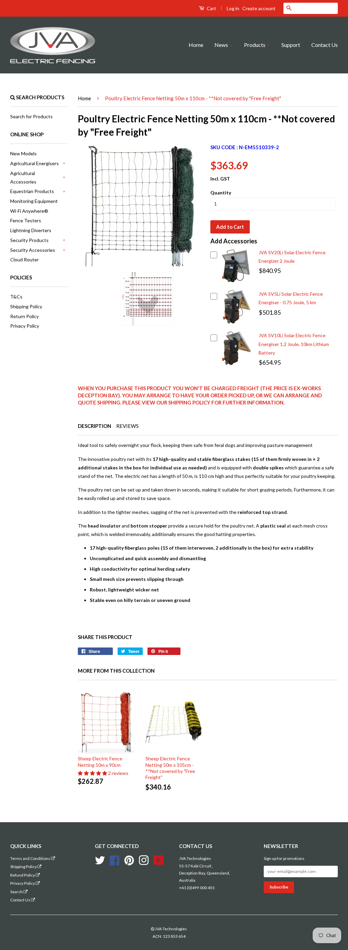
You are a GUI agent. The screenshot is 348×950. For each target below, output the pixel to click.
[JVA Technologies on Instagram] (144, 859)
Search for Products (31, 116)
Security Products (29, 240)
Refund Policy (23, 875)
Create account (259, 8)
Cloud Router (24, 259)
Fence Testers (25, 220)
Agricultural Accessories (23, 177)
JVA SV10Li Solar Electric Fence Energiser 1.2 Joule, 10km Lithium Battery (294, 343)
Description (94, 426)
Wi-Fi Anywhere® (29, 211)
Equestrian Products (32, 191)
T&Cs (16, 296)
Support (290, 44)
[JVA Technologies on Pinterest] (129, 859)
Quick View (236, 283)
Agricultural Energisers (34, 163)
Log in (233, 8)
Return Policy (24, 316)
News (221, 44)
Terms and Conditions (30, 858)
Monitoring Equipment (34, 201)
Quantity (220, 192)
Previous (100, 299)
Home (196, 44)
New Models (23, 153)
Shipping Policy (26, 306)
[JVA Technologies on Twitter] (100, 859)
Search (16, 891)
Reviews (127, 426)
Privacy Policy (24, 326)
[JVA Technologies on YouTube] (158, 859)
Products (255, 44)
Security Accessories (32, 250)
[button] (93, 773)
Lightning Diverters (30, 230)
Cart (211, 8)
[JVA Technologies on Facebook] (114, 859)
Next (186, 299)
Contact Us (324, 44)
